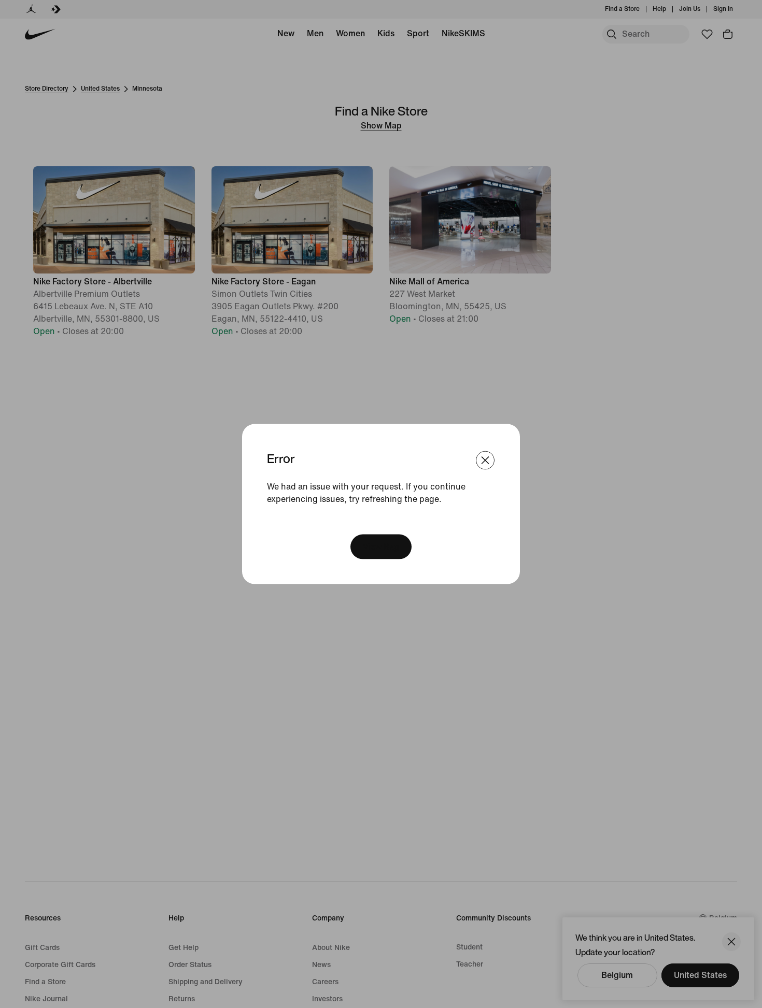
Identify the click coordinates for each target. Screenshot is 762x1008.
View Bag (381, 546)
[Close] (485, 460)
